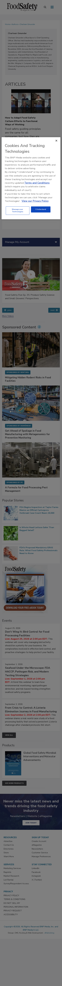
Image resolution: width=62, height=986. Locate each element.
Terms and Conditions (37, 183)
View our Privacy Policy (35, 201)
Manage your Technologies (17, 210)
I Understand (40, 209)
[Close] (56, 140)
